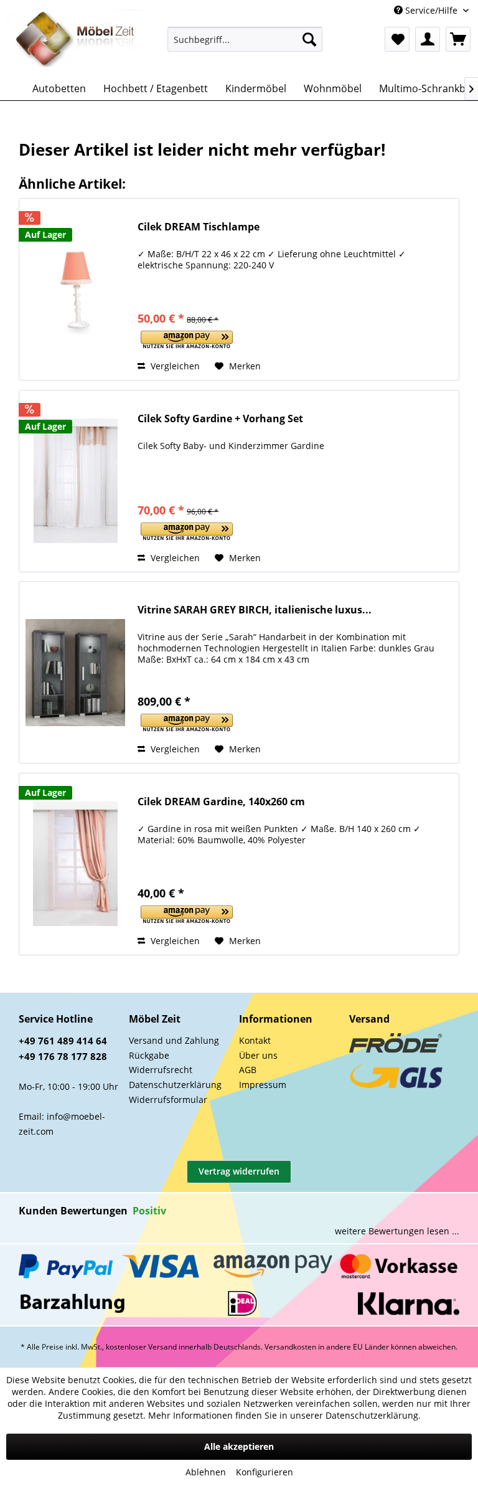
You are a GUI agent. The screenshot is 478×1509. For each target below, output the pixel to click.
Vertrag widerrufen (239, 1171)
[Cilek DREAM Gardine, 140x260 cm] (75, 864)
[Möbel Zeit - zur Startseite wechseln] (75, 39)
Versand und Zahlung (174, 1040)
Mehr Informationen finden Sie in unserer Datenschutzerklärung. (284, 1415)
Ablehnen (205, 1472)
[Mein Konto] (427, 39)
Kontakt (255, 1040)
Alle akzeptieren (239, 1446)
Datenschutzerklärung (175, 1084)
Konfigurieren (264, 1472)
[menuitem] (245, 39)
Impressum (262, 1084)
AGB (247, 1070)
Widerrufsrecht (160, 1070)
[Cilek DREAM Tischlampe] (75, 289)
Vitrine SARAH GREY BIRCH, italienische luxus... (255, 610)
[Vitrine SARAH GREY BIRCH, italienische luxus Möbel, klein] (75, 672)
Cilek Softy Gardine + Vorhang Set (220, 418)
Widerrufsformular (168, 1099)
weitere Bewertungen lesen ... (397, 1231)
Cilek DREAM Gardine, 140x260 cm (221, 801)
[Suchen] (309, 39)
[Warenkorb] (458, 39)
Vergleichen (174, 366)
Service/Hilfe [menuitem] (431, 10)
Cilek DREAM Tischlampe (199, 227)
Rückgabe (149, 1055)
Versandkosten (290, 1346)
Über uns (258, 1055)
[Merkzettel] (397, 39)
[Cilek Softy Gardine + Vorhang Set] (75, 481)
